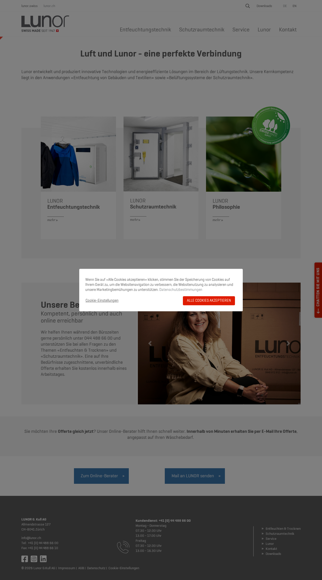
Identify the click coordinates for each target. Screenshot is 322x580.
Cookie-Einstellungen (102, 300)
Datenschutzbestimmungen (180, 290)
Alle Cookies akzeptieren (209, 300)
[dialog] (161, 290)
